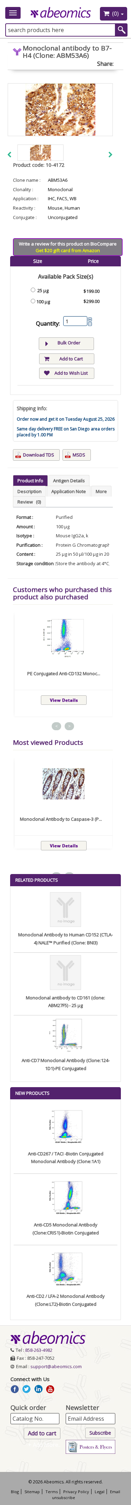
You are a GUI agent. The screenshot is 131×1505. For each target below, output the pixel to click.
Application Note (68, 491)
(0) (115, 13)
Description (29, 491)
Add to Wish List (71, 373)
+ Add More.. (44, 1445)
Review (29, 502)
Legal (99, 1491)
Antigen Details (69, 480)
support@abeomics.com (56, 1366)
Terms (51, 1491)
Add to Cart (71, 359)
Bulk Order (69, 343)
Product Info (30, 480)
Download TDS (38, 455)
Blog (15, 1491)
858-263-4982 (38, 1350)
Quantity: (48, 323)
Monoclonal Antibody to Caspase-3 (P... (61, 819)
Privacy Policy (76, 1491)
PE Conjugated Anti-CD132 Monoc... (63, 673)
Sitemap (32, 1491)
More (101, 491)
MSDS (79, 455)
